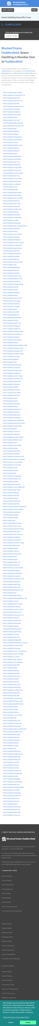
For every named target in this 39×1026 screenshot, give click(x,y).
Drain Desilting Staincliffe (12, 665)
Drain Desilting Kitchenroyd (12, 612)
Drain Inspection (7, 889)
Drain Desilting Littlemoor (12, 434)
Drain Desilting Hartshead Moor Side (15, 345)
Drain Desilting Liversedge (12, 301)
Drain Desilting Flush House (13, 340)
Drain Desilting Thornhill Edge (13, 662)
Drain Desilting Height (11, 559)
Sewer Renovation (8, 950)
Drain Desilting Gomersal (12, 356)
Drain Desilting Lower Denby (13, 234)
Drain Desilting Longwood (12, 367)
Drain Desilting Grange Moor (13, 476)
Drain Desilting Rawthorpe (12, 165)
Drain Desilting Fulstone (11, 768)
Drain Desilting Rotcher (11, 287)
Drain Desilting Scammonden (13, 604)
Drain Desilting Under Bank (12, 381)
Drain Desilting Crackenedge (13, 782)
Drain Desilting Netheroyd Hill (13, 732)
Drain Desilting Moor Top (12, 176)
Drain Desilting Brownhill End (13, 573)
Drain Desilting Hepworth (12, 618)
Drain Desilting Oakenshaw (12, 623)
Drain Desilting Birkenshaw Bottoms (15, 226)
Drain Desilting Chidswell (12, 454)
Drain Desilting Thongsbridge (13, 773)
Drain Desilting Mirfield (11, 518)
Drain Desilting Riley (10, 128)
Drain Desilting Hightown (12, 259)
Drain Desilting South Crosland (14, 242)
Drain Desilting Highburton (12, 751)
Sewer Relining (7, 976)
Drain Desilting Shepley (11, 134)
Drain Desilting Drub (10, 593)
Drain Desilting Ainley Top (12, 562)
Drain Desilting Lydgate (11, 498)
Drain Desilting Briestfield (12, 215)
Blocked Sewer (7, 941)
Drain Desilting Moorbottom (13, 523)
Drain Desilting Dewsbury (12, 256)
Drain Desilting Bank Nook (12, 98)
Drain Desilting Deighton (11, 626)
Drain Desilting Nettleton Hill (13, 279)
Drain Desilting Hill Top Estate (13, 701)
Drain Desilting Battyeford (12, 582)
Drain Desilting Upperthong (12, 595)
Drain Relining (6, 902)
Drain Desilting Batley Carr (12, 759)
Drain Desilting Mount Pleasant (14, 126)
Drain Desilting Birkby (10, 668)
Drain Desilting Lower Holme (13, 715)
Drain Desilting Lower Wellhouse (14, 487)
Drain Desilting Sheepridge (12, 223)
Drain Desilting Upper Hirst (12, 587)
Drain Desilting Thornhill (11, 634)
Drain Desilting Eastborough (13, 370)
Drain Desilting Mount (11, 804)
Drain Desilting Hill (9, 520)
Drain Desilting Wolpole (11, 515)
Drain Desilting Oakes (10, 295)
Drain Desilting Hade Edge (12, 584)
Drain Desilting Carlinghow (12, 281)
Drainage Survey (7, 937)
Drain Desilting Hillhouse (11, 315)
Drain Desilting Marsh (10, 309)
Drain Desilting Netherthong (13, 156)
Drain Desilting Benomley (12, 545)
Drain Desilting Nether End (12, 479)
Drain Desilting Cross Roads (13, 178)
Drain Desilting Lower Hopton (13, 462)
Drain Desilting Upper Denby (13, 632)
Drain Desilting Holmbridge (12, 793)
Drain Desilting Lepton (11, 401)
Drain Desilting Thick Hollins (13, 445)
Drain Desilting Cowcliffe (12, 412)
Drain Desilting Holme (11, 406)
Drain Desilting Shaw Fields (12, 195)
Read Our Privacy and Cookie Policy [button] (16, 1017)
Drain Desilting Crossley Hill (12, 723)
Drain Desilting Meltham (11, 359)
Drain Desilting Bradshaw (12, 292)
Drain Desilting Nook (10, 556)
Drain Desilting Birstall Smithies (14, 704)
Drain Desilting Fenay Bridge (13, 137)
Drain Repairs (6, 898)
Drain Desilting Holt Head (12, 404)
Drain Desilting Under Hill (11, 206)
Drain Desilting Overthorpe (12, 501)
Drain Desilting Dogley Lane (12, 276)
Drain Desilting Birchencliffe (13, 317)
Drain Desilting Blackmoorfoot (13, 590)
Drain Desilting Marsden (11, 270)
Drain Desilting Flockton (11, 679)
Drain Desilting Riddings (11, 493)
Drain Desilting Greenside (12, 109)
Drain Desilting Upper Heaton (13, 92)
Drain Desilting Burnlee (11, 776)
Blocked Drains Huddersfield (21, 839)
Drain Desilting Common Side (13, 645)
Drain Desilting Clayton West (13, 426)
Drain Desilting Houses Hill (12, 170)
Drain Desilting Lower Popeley (13, 173)
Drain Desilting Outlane (11, 481)
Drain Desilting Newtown (12, 737)
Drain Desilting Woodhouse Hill (14, 456)
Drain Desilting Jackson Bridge (13, 654)
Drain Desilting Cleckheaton (13, 620)
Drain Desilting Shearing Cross (13, 348)
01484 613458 (13, 24)
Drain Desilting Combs (11, 320)
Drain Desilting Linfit (10, 265)
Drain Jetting (6, 893)
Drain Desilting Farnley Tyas (13, 209)
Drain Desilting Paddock (11, 712)
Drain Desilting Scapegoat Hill (13, 351)
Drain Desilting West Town (12, 204)
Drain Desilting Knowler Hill (12, 771)
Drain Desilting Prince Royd (12, 115)
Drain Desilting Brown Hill (12, 484)
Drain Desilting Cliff (10, 748)
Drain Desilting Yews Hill (11, 120)
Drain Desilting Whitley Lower (13, 440)
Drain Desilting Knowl (10, 468)
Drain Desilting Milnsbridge (12, 757)
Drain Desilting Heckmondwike (13, 509)
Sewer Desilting (7, 980)
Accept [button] (28, 1022)
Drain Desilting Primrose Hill (13, 298)
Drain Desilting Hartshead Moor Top (15, 598)
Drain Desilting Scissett (11, 765)
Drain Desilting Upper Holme (13, 659)
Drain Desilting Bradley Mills (12, 640)
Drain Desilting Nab (10, 473)
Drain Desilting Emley (10, 153)
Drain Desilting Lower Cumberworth (15, 651)
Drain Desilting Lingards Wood (13, 609)
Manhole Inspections (9, 998)
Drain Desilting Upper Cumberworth (15, 729)
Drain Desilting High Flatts (12, 490)
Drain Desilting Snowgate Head (14, 579)
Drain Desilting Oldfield (11, 387)
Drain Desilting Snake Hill (12, 693)
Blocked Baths (7, 928)
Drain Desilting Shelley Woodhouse (15, 506)
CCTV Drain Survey (8, 993)
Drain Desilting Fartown (11, 801)
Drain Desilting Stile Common (13, 534)
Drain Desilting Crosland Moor (13, 690)
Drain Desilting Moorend (11, 798)
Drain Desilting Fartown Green (13, 198)
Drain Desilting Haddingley (12, 779)
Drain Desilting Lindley (11, 470)
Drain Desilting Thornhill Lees (13, 379)
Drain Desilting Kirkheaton (12, 740)
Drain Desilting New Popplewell (14, 420)
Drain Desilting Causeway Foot (14, 615)
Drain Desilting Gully (10, 718)
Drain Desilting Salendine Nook (14, 529)
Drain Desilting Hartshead (12, 512)
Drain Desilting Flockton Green (13, 437)
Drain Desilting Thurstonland (13, 698)
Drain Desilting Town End (12, 431)
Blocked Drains (7, 876)
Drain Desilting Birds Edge (12, 734)
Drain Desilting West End (12, 251)
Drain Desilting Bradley (11, 548)
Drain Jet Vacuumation (9, 907)
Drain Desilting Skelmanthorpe (13, 123)
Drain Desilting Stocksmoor (13, 409)
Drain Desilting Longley (11, 220)
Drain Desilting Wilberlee (11, 131)
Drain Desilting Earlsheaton (12, 181)
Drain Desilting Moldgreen (12, 570)
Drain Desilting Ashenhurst (12, 240)
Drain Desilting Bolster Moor (13, 629)
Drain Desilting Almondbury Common (16, 643)
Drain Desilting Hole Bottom (13, 554)
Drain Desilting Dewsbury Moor (14, 331)
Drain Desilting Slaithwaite (12, 415)
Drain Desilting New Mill (11, 312)
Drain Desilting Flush (10, 443)
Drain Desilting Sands (10, 398)
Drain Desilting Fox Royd (11, 657)
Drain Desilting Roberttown (12, 687)
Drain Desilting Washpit (11, 743)
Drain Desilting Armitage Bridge (14, 787)
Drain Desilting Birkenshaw (12, 812)
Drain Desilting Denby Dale (12, 720)
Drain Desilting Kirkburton (12, 151)
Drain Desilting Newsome (12, 565)
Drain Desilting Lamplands (12, 373)
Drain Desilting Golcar (11, 187)
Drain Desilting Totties (11, 142)
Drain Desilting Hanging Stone (13, 754)
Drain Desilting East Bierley (12, 807)
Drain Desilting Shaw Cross (12, 526)
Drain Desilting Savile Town (12, 323)
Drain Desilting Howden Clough (14, 354)
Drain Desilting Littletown (12, 384)
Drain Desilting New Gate (12, 304)
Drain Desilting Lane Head (12, 393)
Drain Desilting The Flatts (12, 790)
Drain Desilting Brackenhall (12, 726)
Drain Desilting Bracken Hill (12, 796)
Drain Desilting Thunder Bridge (13, 284)
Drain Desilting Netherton (12, 201)
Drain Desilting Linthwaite (12, 237)
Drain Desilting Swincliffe (12, 673)
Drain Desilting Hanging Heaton (14, 106)
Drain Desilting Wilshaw (11, 212)
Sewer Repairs (7, 971)
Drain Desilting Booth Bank (12, 159)
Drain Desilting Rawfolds (12, 395)
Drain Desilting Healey (11, 448)
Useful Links (8, 966)
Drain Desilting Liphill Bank (12, 418)
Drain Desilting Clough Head (13, 167)
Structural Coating (8, 985)
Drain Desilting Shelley (11, 709)
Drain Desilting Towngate (12, 306)
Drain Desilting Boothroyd (12, 390)
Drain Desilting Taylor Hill (12, 637)
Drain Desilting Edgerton (11, 148)
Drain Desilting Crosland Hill (13, 245)
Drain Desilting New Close (12, 684)
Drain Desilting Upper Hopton (13, 248)
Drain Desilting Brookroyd (12, 112)
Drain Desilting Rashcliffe (12, 451)
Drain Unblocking (7, 885)
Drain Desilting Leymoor (11, 551)
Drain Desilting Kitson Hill (12, 809)
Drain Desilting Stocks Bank (13, 217)
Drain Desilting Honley (11, 290)
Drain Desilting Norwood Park (13, 262)
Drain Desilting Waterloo (11, 671)
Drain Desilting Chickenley (12, 648)
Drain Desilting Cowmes (11, 762)
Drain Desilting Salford (11, 342)
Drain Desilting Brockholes (12, 607)
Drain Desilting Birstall (11, 190)
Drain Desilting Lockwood (12, 815)
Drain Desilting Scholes (11, 745)
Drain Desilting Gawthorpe (12, 537)
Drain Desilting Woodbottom (13, 334)
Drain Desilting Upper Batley (13, 192)
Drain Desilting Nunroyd (11, 682)
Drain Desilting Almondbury (12, 254)
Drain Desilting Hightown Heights (14, 459)
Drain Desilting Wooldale (11, 273)
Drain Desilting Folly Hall (11, 695)
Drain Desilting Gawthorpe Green (14, 423)
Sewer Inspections (8, 946)
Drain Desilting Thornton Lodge (14, 543)
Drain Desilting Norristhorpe (13, 365)
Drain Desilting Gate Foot (12, 162)
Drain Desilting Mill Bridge (12, 267)
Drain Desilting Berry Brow (12, 531)
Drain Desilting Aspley (11, 707)
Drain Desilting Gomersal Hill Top (14, 95)
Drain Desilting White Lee (12, 784)
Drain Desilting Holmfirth (11, 103)
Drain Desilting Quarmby (11, 495)
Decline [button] (11, 1022)
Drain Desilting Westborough (13, 145)
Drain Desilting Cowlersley (12, 184)
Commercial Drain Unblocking (12, 911)
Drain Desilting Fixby (10, 362)
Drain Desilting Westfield (11, 229)
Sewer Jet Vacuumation (10, 989)
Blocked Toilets (7, 933)
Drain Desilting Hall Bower (12, 326)
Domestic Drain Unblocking (11, 959)
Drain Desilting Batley (10, 231)
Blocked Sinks (6, 924)
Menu (34, 10)
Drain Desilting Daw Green (12, 676)
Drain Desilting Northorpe (12, 337)
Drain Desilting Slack (10, 429)
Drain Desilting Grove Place (12, 540)
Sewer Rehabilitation (9, 954)
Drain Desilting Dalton (11, 117)
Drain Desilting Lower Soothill (13, 568)
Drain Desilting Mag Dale (11, 504)
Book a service (8, 10)
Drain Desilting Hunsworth (12, 576)
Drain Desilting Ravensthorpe (13, 140)
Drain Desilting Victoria (11, 601)
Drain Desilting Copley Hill (12, 329)
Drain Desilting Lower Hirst (12, 465)
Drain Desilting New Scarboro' (13, 101)
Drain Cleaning (7, 880)
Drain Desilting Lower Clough (13, 376)
